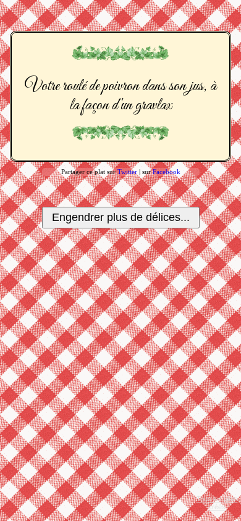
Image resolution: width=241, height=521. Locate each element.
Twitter (127, 171)
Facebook (166, 171)
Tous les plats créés (217, 503)
